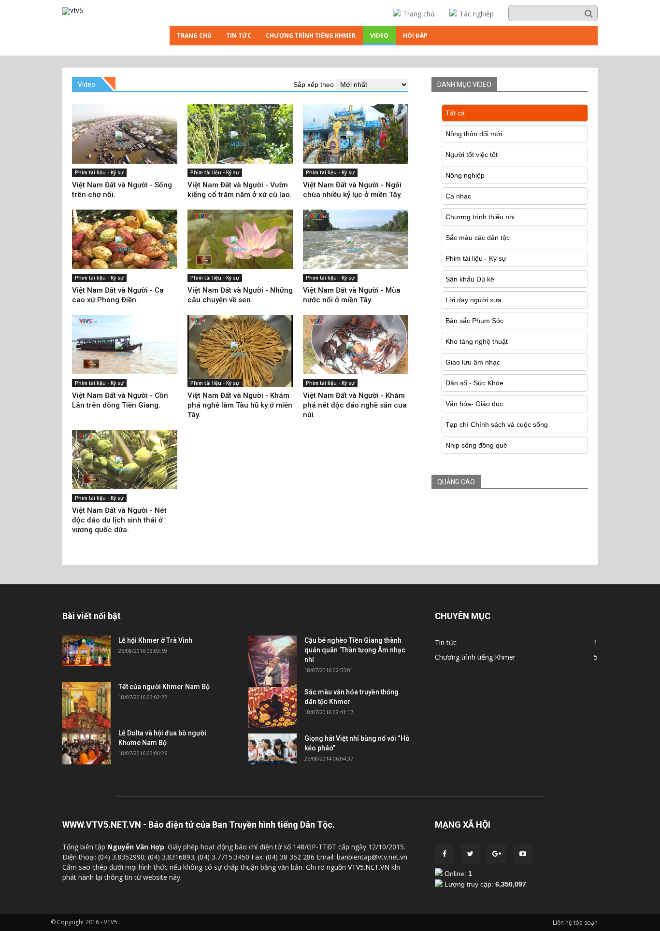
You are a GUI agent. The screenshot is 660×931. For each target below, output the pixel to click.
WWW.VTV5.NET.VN (101, 824)
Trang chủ (419, 13)
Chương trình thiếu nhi (480, 217)
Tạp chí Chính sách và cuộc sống (496, 424)
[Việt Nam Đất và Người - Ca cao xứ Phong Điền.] (124, 239)
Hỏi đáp (415, 35)
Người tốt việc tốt (471, 154)
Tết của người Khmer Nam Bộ (164, 687)
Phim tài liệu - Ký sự (99, 172)
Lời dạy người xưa (473, 300)
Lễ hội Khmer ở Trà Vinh (155, 640)
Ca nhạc (458, 196)
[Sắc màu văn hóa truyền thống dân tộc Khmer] (272, 726)
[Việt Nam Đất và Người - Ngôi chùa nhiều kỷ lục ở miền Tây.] (355, 134)
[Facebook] (444, 853)
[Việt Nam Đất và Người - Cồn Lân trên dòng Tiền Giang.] (124, 344)
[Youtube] (522, 853)
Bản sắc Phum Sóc (474, 320)
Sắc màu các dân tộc (477, 237)
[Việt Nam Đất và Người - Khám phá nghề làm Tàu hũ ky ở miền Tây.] (240, 351)
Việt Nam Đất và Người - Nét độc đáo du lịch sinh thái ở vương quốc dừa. (119, 520)
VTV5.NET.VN (368, 867)
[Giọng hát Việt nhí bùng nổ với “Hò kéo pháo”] (272, 762)
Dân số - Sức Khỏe (474, 383)
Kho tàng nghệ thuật (476, 341)
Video (379, 35)
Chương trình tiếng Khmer (311, 35)
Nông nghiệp (465, 175)
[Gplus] (496, 853)
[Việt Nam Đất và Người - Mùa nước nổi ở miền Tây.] (355, 239)
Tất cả (455, 113)
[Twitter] (470, 853)
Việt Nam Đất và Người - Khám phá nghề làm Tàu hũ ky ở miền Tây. (239, 405)
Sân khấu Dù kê (469, 279)
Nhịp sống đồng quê (476, 445)
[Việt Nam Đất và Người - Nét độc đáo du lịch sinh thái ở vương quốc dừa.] (124, 459)
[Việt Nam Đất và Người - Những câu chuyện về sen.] (240, 239)
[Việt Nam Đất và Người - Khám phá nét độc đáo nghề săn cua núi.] (355, 344)
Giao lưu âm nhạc (472, 362)
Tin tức (238, 35)
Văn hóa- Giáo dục (474, 404)
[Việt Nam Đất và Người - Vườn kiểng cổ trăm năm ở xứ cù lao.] (240, 134)
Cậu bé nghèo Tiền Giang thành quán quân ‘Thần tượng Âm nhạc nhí (354, 649)
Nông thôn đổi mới (473, 134)
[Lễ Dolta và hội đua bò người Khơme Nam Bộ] (86, 762)
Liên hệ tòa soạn (575, 922)
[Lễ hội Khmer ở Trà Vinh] (86, 663)
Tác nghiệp (476, 13)
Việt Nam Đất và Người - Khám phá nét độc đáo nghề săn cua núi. (355, 405)
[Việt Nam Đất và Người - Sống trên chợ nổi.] (124, 134)
